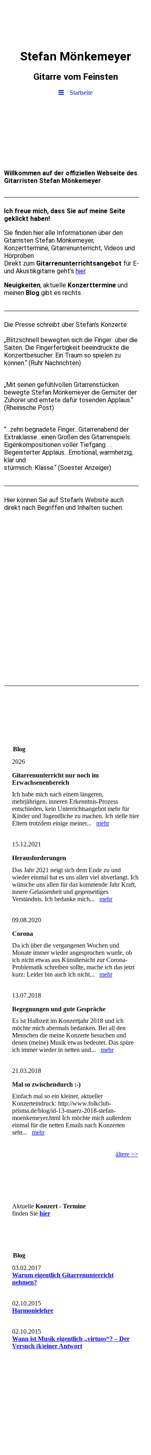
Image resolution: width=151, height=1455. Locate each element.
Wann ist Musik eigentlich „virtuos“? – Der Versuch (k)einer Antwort (71, 1342)
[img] (75, 22)
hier (81, 271)
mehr (102, 823)
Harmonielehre (32, 1310)
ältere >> (127, 1154)
